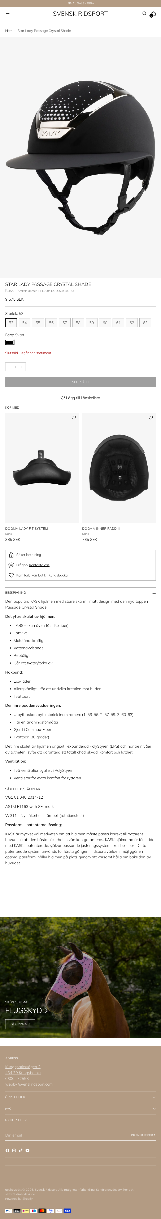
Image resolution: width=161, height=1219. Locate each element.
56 (51, 322)
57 (64, 322)
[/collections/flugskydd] (80, 977)
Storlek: (14, 313)
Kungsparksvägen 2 (22, 1066)
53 (11, 322)
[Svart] (9, 342)
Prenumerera (143, 1135)
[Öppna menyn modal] (7, 13)
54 (24, 322)
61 (118, 322)
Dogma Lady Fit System (26, 529)
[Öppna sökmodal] (144, 13)
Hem (9, 31)
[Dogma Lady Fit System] (42, 468)
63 (145, 322)
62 (132, 322)
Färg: (14, 334)
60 (105, 322)
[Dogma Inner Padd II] (119, 468)
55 (38, 322)
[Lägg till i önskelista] (74, 418)
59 (91, 322)
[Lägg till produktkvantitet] (22, 367)
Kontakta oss (39, 565)
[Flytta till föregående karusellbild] (142, 894)
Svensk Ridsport (46, 1190)
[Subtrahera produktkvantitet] (9, 367)
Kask (9, 290)
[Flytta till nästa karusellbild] (152, 894)
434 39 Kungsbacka (23, 1072)
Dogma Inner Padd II (101, 529)
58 (78, 322)
